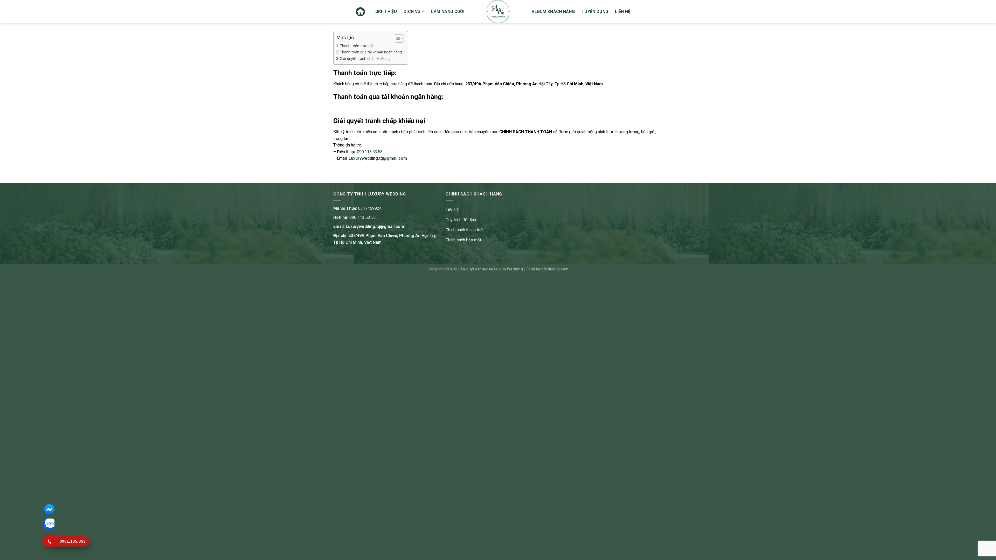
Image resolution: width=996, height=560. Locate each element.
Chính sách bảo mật (463, 239)
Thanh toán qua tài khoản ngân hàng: (371, 52)
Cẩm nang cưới (447, 11)
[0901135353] (49, 541)
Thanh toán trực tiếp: (357, 46)
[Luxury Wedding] (498, 11)
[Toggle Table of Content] (397, 38)
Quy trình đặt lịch (461, 219)
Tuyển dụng (595, 11)
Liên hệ (622, 11)
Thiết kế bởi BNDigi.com (547, 269)
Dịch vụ (412, 11)
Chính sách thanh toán (465, 229)
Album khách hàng (553, 11)
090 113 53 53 (362, 217)
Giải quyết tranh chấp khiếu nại (365, 59)
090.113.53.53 (370, 151)
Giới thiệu (386, 11)
